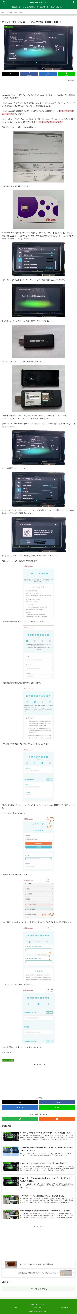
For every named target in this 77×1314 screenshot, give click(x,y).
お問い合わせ (63, 1307)
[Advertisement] (38, 86)
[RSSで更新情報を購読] (57, 1119)
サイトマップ (38, 1307)
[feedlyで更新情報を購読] (20, 1119)
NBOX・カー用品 (8, 1060)
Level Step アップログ (38, 2)
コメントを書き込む (38, 1289)
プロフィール (13, 1307)
